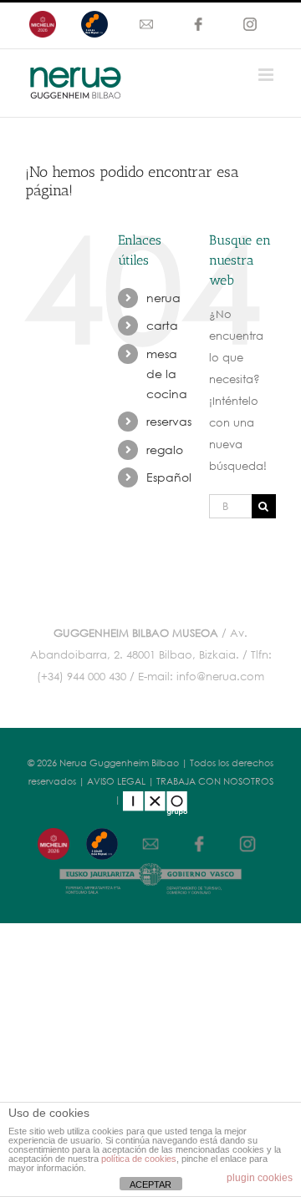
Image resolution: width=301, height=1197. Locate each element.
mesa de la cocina (166, 374)
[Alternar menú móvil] (267, 74)
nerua (163, 298)
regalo (164, 449)
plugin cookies (260, 1178)
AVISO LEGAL (116, 781)
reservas (168, 421)
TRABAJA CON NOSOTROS (214, 781)
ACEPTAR (150, 1184)
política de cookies (138, 1159)
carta (162, 325)
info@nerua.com (220, 676)
